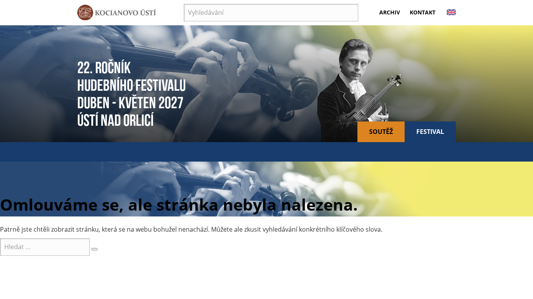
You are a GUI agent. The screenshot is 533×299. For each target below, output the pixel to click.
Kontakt (422, 12)
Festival (430, 131)
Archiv (389, 12)
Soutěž (381, 131)
